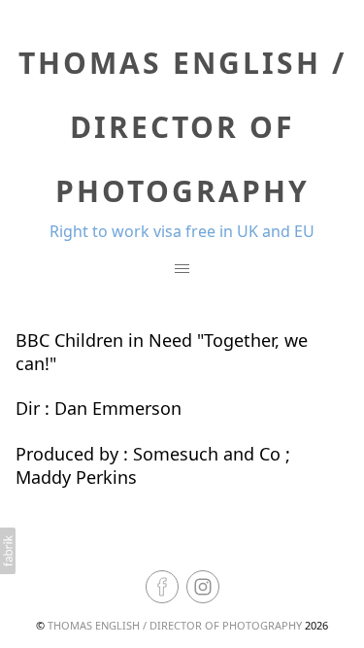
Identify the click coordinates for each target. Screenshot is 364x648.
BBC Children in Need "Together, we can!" (162, 351)
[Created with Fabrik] (8, 551)
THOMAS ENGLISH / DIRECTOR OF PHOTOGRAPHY (175, 625)
